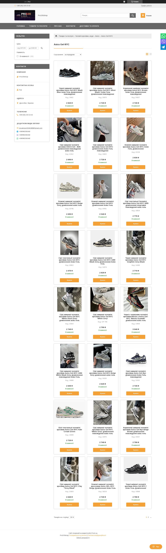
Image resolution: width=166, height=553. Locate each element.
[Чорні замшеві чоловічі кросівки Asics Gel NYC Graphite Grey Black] (135, 243)
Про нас (58, 26)
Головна (21, 26)
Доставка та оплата (89, 26)
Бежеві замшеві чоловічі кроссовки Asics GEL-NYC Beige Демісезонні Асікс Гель (102, 486)
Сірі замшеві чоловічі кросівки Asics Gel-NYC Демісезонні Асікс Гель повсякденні (102, 148)
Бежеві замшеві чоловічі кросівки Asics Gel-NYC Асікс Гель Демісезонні (136, 147)
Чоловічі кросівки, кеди (84, 36)
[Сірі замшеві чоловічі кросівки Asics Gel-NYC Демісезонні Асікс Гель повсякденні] (102, 129)
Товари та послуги (38, 26)
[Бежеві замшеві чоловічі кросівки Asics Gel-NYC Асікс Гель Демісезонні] (135, 129)
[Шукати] (133, 15)
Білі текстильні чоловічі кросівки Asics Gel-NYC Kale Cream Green (69, 430)
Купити (69, 110)
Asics (97, 36)
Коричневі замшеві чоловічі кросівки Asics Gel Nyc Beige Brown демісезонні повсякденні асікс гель (136, 430)
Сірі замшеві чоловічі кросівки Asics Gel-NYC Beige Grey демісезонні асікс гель (102, 373)
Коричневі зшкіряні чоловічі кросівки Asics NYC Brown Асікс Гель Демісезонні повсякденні (135, 91)
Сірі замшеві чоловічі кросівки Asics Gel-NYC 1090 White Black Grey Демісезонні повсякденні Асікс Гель (69, 374)
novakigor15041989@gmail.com (30, 128)
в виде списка (150, 54)
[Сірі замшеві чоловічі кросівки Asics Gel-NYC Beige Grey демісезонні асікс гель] (102, 356)
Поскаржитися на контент (78, 535)
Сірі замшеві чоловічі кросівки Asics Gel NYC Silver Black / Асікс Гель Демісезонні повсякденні (103, 91)
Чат (157, 547)
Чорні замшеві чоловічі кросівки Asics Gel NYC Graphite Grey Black (135, 260)
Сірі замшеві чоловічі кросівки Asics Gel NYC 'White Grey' (102, 316)
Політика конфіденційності (97, 535)
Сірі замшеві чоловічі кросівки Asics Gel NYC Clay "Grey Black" (69, 486)
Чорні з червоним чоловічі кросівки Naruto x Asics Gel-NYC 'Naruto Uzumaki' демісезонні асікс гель (135, 317)
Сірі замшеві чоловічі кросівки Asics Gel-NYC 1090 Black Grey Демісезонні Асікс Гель (103, 261)
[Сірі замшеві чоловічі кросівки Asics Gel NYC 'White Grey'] (102, 299)
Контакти (70, 26)
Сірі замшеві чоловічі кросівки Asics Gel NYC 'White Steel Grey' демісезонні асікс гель (69, 317)
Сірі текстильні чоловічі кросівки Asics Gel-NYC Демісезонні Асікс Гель (69, 260)
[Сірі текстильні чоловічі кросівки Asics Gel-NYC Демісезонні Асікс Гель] (69, 243)
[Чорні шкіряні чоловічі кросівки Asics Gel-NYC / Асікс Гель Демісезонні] (135, 469)
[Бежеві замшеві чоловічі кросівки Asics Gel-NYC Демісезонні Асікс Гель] (102, 186)
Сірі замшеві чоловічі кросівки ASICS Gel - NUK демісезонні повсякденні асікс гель (69, 148)
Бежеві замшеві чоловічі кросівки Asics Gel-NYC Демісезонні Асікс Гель (103, 203)
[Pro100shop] (24, 20)
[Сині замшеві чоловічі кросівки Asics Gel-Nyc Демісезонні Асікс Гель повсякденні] (135, 356)
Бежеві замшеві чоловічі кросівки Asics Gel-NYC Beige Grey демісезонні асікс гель (69, 203)
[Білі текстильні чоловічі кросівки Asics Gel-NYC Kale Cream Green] (69, 412)
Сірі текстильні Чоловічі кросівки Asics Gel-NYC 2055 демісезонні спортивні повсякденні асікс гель (135, 204)
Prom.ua (94, 533)
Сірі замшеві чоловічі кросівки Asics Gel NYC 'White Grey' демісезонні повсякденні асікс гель (103, 430)
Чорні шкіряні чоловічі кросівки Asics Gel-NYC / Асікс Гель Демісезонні (136, 486)
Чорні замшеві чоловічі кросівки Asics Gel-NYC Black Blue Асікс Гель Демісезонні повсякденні (69, 91)
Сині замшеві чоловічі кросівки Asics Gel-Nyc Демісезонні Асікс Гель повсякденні (135, 374)
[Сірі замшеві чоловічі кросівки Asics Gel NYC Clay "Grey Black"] (69, 469)
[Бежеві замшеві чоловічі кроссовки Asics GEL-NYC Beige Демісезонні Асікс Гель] (102, 469)
